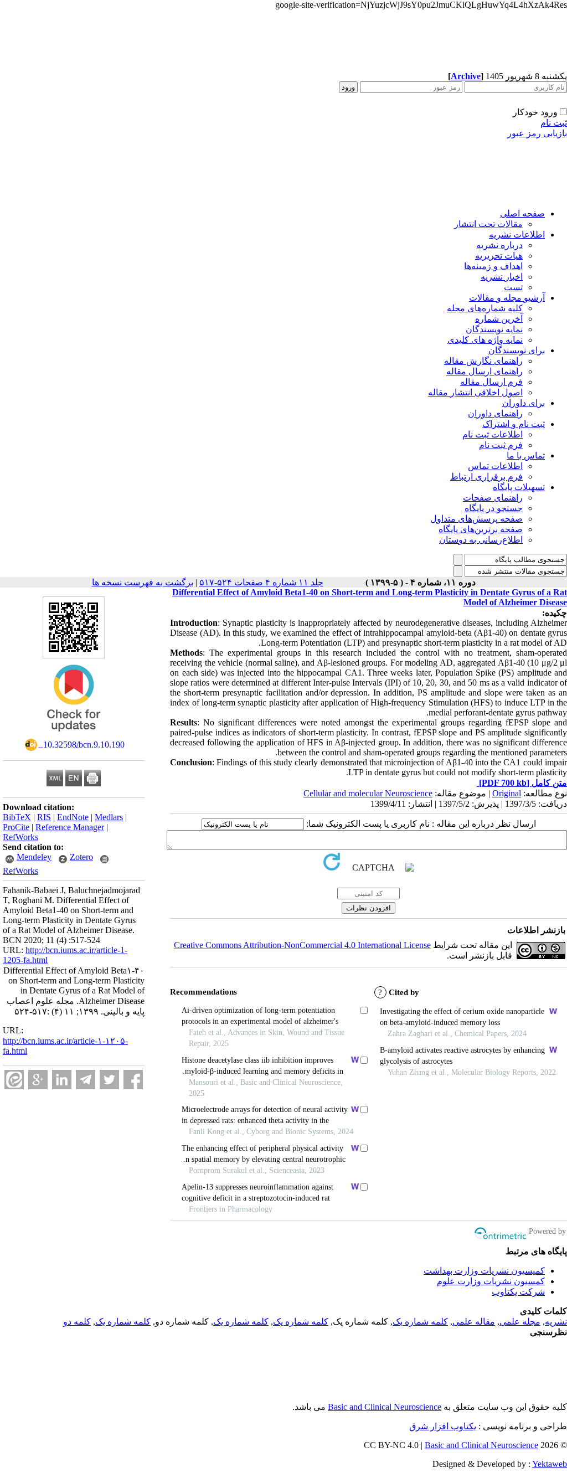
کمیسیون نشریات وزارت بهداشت (484, 1270)
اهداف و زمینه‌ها (493, 266)
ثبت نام (553, 122)
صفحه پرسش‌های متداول (476, 518)
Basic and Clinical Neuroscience (384, 1407)
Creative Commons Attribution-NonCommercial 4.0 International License (302, 945)
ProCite (16, 827)
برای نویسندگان (516, 350)
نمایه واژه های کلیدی (485, 339)
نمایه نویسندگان (494, 329)
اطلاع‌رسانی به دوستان (481, 539)
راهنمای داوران (495, 413)
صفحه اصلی (522, 213)
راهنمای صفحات (493, 497)
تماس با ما (526, 455)
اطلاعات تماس (495, 466)
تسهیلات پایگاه (519, 487)
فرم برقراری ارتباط (486, 476)
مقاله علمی (473, 1321)
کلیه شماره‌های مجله (485, 308)
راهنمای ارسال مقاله (484, 371)
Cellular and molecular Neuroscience (367, 793)
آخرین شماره (499, 318)
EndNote (73, 817)
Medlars (109, 817)
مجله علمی (519, 1321)
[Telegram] (85, 1079)
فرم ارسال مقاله (491, 382)
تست (513, 287)
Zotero (81, 857)
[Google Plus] (38, 1079)
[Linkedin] (61, 1079)
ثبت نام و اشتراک (513, 424)
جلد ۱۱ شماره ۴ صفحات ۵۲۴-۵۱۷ (261, 582)
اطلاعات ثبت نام (492, 434)
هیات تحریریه (499, 255)
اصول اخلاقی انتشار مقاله (475, 392)
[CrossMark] (73, 735)
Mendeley (34, 857)
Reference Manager (69, 827)
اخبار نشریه (502, 276)
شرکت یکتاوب (518, 1291)
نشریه (556, 1321)
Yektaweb (549, 1464)
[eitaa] (14, 1079)
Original (506, 793)
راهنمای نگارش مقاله (483, 360)
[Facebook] (133, 1079)
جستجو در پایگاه (494, 508)
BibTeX (17, 817)
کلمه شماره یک (420, 1321)
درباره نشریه (499, 245)
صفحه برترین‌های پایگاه (481, 529)
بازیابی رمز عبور (537, 133)
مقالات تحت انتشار (488, 224)
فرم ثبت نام (501, 445)
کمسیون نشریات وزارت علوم (491, 1281)
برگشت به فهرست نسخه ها (142, 582)
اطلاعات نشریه (517, 234)
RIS (44, 817)
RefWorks (20, 837)
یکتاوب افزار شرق (442, 1426)
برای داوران (523, 403)
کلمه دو (77, 1321)
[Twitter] (109, 1079)
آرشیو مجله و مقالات (507, 297)
